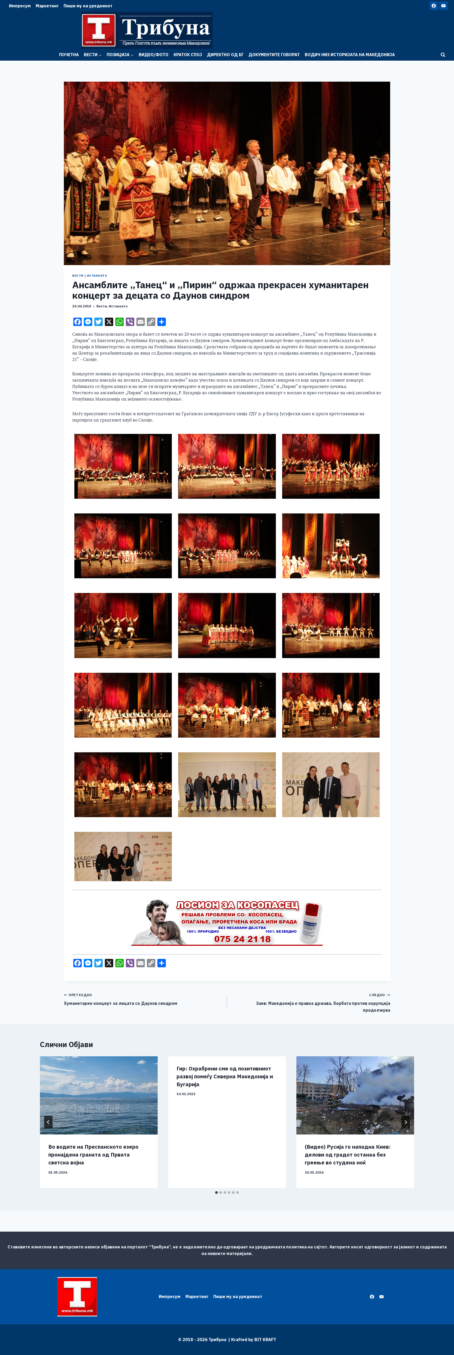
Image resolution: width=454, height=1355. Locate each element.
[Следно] (405, 1122)
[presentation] (99, 1095)
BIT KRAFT (265, 1339)
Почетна (69, 54)
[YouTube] (443, 6)
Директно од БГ (225, 54)
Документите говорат (274, 54)
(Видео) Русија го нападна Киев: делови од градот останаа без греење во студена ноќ (348, 1154)
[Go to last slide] (48, 1122)
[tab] (216, 1192)
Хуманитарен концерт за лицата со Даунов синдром (120, 999)
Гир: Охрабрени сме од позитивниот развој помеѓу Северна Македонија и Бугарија (225, 1076)
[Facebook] (434, 6)
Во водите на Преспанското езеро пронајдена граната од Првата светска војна (93, 1154)
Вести (78, 275)
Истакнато (97, 275)
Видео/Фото (153, 54)
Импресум (20, 5)
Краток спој (188, 54)
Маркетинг (47, 5)
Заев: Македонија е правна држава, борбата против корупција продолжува (323, 1003)
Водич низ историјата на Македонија (350, 54)
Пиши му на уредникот (88, 5)
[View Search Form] (443, 55)
